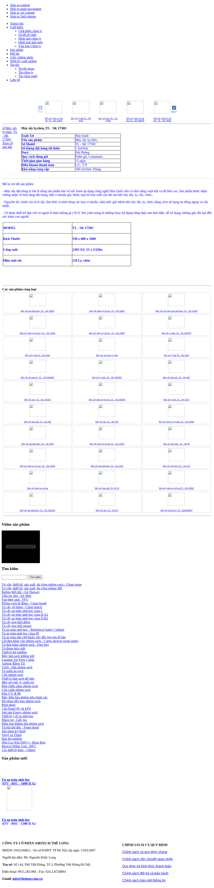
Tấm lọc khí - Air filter (16, 596)
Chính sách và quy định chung (144, 852)
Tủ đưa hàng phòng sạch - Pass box (25, 644)
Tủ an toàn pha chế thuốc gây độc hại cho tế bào (34, 637)
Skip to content (20, 5)
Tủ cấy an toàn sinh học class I (22, 611)
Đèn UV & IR (11, 693)
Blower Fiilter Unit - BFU (19, 746)
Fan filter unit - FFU (15, 599)
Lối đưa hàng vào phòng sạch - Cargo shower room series (40, 641)
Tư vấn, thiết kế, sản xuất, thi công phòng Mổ (32, 588)
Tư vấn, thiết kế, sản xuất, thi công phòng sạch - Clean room (42, 584)
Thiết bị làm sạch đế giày (18, 678)
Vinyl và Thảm (12, 735)
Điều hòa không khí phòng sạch (23, 723)
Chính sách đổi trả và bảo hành (145, 873)
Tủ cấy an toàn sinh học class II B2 (25, 618)
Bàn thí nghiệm (12, 738)
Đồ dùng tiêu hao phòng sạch (21, 701)
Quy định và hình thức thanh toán (146, 866)
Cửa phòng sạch (12, 675)
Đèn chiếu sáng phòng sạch (20, 686)
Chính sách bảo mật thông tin (144, 880)
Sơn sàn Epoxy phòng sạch (20, 712)
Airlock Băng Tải (13, 663)
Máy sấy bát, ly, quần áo (18, 682)
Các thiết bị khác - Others (18, 750)
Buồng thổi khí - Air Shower (20, 592)
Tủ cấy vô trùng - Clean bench (22, 607)
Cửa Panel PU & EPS (16, 708)
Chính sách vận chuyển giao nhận (147, 859)
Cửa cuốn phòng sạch (16, 690)
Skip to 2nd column (23, 16)
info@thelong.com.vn (28, 878)
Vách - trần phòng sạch (17, 667)
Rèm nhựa (8, 705)
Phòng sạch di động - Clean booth (24, 603)
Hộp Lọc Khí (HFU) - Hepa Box (24, 742)
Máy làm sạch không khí (18, 656)
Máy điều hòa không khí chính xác (25, 697)
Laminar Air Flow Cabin (18, 660)
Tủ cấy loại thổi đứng (16, 622)
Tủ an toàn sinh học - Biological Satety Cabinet (33, 629)
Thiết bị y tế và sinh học (17, 716)
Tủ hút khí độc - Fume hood (20, 727)
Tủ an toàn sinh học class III (20, 633)
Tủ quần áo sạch (12, 671)
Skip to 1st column (22, 12)
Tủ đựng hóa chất (13, 648)
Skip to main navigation (25, 9)
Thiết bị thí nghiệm (14, 652)
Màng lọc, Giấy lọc (14, 720)
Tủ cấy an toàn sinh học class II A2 (25, 614)
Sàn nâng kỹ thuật (13, 731)
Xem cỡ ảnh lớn (7, 145)
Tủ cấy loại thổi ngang (16, 626)
